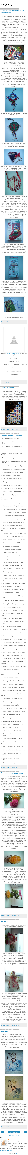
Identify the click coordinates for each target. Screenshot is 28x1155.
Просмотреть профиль (6, 1150)
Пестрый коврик (8, 388)
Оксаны (13, 26)
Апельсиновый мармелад (12, 773)
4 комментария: (15, 429)
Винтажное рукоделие (12, 353)
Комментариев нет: (16, 382)
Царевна (4, 1031)
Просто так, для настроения (13, 435)
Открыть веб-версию (14, 1135)
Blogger (17, 1153)
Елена (11, 1139)
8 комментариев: (15, 321)
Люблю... (6, 4)
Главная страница (14, 1132)
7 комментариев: (15, 1025)
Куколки (4, 921)
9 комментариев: (15, 915)
